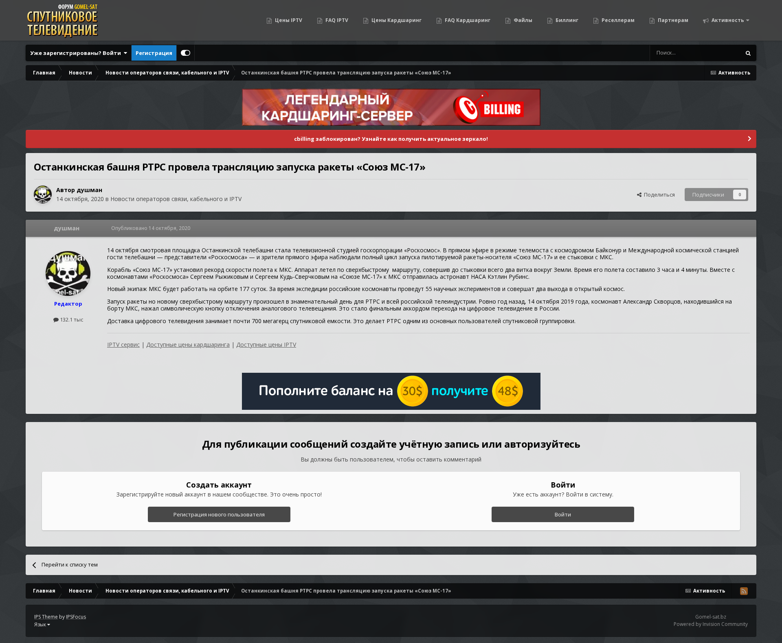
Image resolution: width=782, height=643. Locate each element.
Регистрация (154, 53)
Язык (40, 624)
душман (89, 190)
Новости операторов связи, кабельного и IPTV (176, 199)
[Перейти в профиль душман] (43, 194)
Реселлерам (617, 20)
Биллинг (566, 20)
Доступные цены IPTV (266, 344)
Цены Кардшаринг (396, 20)
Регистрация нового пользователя (219, 514)
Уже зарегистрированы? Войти (76, 53)
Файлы (522, 20)
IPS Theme (46, 616)
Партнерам (672, 20)
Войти (563, 514)
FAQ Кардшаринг (467, 20)
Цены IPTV (288, 20)
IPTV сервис (123, 344)
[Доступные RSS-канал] (743, 591)
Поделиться (658, 194)
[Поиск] (748, 53)
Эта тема (719, 52)
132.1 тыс (71, 319)
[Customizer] (185, 53)
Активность (727, 20)
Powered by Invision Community (711, 624)
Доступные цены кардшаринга (188, 344)
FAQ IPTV (336, 20)
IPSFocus (76, 616)
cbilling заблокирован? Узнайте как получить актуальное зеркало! (391, 138)
